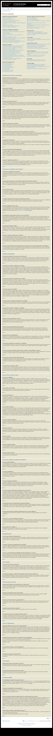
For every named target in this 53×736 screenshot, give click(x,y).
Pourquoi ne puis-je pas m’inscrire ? (8, 19)
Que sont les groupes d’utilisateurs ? (33, 19)
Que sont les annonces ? (6, 68)
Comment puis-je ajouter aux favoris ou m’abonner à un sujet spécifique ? (37, 53)
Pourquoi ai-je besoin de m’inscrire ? (8, 17)
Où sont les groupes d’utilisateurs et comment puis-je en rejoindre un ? (38, 21)
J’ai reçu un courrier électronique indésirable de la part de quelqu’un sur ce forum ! (37, 34)
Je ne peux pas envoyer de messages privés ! (35, 31)
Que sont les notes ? (6, 69)
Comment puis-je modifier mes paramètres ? (10, 30)
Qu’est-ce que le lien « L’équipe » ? (33, 28)
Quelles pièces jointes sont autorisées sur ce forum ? (36, 59)
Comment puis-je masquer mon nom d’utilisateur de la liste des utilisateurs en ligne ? (13, 32)
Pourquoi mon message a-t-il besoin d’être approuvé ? (12, 58)
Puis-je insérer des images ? (7, 66)
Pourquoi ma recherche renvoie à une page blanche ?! (36, 46)
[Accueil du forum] (7, 4)
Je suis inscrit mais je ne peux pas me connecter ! (11, 20)
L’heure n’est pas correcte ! (7, 33)
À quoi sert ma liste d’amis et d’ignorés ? (34, 38)
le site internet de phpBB (22, 210)
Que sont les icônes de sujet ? (7, 71)
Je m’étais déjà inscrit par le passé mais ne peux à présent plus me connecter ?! (14, 23)
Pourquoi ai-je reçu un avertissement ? (9, 54)
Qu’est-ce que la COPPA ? (7, 18)
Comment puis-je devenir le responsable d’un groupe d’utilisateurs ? (36, 23)
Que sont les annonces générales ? (8, 67)
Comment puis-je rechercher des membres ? (35, 47)
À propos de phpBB (23, 683)
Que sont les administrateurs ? (32, 17)
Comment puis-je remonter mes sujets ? (9, 59)
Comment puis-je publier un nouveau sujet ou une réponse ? (13, 45)
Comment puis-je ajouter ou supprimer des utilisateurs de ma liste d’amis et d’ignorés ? (38, 40)
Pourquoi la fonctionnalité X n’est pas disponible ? (36, 65)
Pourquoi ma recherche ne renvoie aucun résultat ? (36, 45)
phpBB (23, 723)
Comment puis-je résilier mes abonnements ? (35, 56)
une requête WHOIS (13, 699)
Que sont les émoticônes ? (7, 65)
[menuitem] (9, 9)
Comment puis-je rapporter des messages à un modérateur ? (13, 55)
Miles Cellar (31, 724)
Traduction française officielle (24, 724)
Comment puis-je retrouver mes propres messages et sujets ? (37, 48)
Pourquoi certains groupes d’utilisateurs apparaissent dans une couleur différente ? (38, 25)
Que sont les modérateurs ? (32, 18)
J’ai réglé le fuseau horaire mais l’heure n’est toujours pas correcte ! (12, 35)
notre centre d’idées (20, 690)
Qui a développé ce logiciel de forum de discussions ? (36, 64)
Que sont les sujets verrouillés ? (8, 70)
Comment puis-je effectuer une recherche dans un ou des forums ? (38, 44)
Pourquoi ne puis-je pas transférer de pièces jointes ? (11, 53)
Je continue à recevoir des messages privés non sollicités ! (37, 32)
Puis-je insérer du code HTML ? (8, 64)
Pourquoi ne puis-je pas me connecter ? (9, 21)
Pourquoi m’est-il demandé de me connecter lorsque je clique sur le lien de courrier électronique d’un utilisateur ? (13, 42)
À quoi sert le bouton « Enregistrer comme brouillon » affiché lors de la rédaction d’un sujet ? (13, 57)
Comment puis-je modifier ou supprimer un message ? (12, 46)
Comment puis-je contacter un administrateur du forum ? (37, 68)
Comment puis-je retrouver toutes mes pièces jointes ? (36, 60)
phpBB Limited (32, 681)
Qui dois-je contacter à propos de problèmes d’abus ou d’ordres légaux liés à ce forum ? (38, 67)
